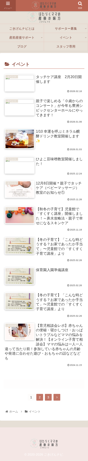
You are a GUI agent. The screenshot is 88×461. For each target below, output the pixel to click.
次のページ (44, 384)
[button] (79, 451)
